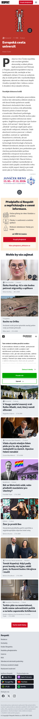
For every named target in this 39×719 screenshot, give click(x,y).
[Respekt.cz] (6, 2)
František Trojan (7, 494)
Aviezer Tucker (6, 52)
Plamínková (15, 602)
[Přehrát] (30, 277)
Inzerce (3, 654)
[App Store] (8, 677)
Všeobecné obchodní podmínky (12, 661)
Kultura (5, 521)
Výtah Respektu (16, 440)
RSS (2, 658)
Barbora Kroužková (8, 576)
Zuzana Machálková (9, 455)
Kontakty (4, 643)
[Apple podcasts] (25, 677)
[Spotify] (25, 687)
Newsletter (8, 602)
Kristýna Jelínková (8, 614)
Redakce (4, 639)
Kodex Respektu (6, 647)
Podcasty (8, 440)
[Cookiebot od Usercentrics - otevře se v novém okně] (24, 336)
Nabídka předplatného (9, 650)
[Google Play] (8, 682)
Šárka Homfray (7, 292)
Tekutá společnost (16, 560)
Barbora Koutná (7, 534)
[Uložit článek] (29, 30)
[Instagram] (14, 698)
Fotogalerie (6, 318)
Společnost (6, 482)
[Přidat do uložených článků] (35, 277)
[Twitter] (8, 698)
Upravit (18, 381)
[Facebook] (3, 698)
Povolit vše (19, 375)
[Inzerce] (19, 180)
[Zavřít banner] (36, 336)
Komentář (8, 38)
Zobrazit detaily (27, 369)
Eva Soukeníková (19, 614)
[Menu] (36, 2)
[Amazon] (8, 687)
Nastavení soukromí (8, 669)
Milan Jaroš (6, 331)
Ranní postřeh (9, 282)
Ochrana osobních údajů (9, 665)
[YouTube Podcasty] (25, 682)
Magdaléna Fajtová (8, 413)
